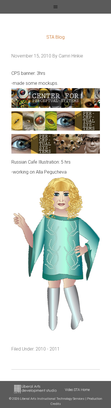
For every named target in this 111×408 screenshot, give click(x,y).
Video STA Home (77, 390)
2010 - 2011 (48, 349)
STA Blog (55, 37)
